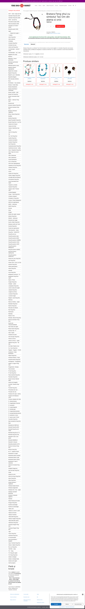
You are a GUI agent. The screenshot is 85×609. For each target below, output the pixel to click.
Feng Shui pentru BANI (13, 238)
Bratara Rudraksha (12, 86)
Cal (9, 134)
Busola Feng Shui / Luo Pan (14, 122)
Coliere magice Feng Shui (14, 175)
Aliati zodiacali (11, 39)
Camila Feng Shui (12, 138)
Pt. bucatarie (11, 405)
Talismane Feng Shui (13, 522)
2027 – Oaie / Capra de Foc (14, 13)
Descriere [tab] (26, 44)
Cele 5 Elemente (12, 155)
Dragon (10, 212)
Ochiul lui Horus (12, 338)
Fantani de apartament (13, 228)
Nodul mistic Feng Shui (13, 328)
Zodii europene (11, 562)
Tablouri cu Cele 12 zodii (14, 510)
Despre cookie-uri (13, 599)
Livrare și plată (26, 594)
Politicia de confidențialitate (14, 594)
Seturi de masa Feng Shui (14, 476)
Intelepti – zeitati (12, 283)
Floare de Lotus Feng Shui (14, 258)
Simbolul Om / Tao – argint (14, 489)
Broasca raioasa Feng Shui (14, 105)
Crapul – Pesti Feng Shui (14, 194)
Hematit (10, 270)
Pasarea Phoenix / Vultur (14, 357)
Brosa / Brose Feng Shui (13, 114)
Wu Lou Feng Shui (12, 547)
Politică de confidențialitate (69, 606)
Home (36, 5)
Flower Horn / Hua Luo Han (14, 262)
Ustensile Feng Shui (13, 535)
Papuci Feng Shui (12, 355)
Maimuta (10, 299)
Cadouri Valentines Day (13, 128)
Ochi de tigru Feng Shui (13, 336)
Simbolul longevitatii (13, 487)
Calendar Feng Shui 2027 (14, 15)
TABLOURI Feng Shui (13, 516)
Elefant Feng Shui (12, 216)
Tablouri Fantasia (12, 514)
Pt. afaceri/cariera (12, 401)
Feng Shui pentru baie (13, 236)
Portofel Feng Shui (12, 387)
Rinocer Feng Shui (12, 449)
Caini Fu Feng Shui (12, 132)
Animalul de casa (12, 45)
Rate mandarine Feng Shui (14, 421)
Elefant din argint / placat (14, 214)
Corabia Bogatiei (12, 192)
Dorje (9, 210)
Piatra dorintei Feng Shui (14, 375)
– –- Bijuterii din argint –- (14, 33)
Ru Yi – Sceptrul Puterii (13, 451)
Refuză (67, 604)
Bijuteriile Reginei (12, 77)
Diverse (10, 208)
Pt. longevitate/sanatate (14, 411)
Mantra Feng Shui (12, 305)
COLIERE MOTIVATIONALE (14, 177)
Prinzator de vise (12, 391)
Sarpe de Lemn (11, 474)
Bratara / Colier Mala (13, 84)
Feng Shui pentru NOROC (14, 249)
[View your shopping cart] (73, 5)
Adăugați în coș (60, 26)
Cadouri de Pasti (12, 126)
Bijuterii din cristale (12, 70)
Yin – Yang (10, 551)
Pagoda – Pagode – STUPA (14, 350)
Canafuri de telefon (12, 140)
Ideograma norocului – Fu (14, 274)
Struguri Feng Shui (12, 502)
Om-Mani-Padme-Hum (13, 346)
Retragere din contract (40, 602)
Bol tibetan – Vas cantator (14, 82)
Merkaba (10, 313)
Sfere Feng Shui (12, 480)
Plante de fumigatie (12, 382)
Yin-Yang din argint (12, 552)
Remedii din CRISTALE (13, 425)
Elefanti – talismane (12, 218)
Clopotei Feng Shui (12, 167)
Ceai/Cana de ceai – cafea (14, 148)
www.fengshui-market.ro (36, 607)
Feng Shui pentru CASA (13, 242)
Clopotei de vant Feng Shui (14, 165)
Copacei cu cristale (12, 184)
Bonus (40, 5)
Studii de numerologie (13, 506)
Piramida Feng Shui (12, 376)
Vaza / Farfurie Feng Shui (14, 543)
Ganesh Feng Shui (12, 264)
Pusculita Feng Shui (12, 419)
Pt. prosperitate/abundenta (14, 413)
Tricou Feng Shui (12, 533)
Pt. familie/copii (11, 409)
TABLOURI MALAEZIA (13, 520)
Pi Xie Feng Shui (12, 371)
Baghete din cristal (12, 54)
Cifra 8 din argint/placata (14, 163)
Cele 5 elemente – (12, 157)
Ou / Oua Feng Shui (12, 348)
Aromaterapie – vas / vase (14, 52)
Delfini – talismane (12, 204)
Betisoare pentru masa (13, 65)
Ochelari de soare (12, 334)
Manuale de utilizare (13, 307)
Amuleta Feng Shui (12, 43)
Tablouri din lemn (12, 512)
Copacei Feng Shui (12, 186)
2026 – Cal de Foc (12, 19)
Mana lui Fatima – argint (14, 301)
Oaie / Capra (11, 332)
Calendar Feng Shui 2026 (14, 17)
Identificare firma (39, 599)
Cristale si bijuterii (12, 196)
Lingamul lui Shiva (12, 291)
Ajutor (44, 5)
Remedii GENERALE (13, 440)
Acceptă (56, 604)
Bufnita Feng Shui (12, 118)
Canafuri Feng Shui (12, 142)
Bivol (9, 80)
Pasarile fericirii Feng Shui (14, 359)
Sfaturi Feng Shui (50, 5)
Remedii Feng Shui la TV (14, 432)
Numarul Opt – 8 (12, 330)
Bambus (10, 56)
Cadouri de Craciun (12, 124)
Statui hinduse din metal (14, 500)
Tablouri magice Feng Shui (14, 518)
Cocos (9, 171)
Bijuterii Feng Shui (33, 10)
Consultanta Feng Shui (13, 179)
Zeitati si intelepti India (13, 559)
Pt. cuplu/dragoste (12, 407)
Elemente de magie (12, 220)
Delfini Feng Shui (12, 206)
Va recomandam (12, 537)
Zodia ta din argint (12, 560)
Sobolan (58, 33)
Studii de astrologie (12, 504)
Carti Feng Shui (11, 144)
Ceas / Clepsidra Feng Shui (14, 150)
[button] (82, 594)
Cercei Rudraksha (12, 159)
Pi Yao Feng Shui (12, 372)
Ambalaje (10, 41)
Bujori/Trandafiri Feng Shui (14, 120)
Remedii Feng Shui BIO (13, 427)
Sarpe (9, 472)
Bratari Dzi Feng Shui (13, 94)
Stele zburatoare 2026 (13, 23)
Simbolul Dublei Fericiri (13, 485)
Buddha (10, 116)
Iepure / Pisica (11, 279)
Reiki (9, 423)
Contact (69, 5)
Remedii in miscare (12, 442)
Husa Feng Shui (12, 272)
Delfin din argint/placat (13, 202)
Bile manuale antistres (13, 78)
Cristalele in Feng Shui (13, 198)
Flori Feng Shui (11, 260)
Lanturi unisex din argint (14, 287)
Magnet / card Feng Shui (14, 297)
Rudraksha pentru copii (13, 457)
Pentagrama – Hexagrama (14, 361)
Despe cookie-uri (62, 606)
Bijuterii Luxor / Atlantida (14, 74)
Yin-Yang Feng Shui (12, 555)
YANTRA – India (12, 549)
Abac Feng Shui (12, 37)
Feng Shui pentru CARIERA (14, 240)
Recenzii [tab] (33, 44)
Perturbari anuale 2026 (13, 21)
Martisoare (10, 311)
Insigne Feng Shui (12, 281)
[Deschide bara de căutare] (75, 5)
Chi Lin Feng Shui (12, 161)
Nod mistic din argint (13, 326)
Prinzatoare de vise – (13, 389)
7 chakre (10, 35)
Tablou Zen (11, 508)
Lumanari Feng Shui (13, 293)
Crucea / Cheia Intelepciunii (14, 200)
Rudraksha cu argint (13, 453)
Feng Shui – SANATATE (13, 232)
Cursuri (56, 5)
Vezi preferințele (78, 604)
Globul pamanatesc (12, 266)
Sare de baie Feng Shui (13, 470)
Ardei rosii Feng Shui (13, 47)
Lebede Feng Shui (12, 289)
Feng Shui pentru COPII (13, 244)
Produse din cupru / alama (14, 393)
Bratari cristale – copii (13, 92)
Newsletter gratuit (63, 5)
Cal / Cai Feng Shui (12, 136)
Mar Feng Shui (11, 309)
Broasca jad (11, 103)
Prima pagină (26, 10)
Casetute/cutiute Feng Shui (14, 146)
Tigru (9, 531)
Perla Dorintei (11, 369)
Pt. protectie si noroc (13, 415)
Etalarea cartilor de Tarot (14, 224)
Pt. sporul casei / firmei (13, 417)
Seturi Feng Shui (12, 478)
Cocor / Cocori (11, 169)
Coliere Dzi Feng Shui (13, 173)
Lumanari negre (12, 295)
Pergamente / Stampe (13, 367)
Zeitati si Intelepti (12, 556)
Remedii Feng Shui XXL (13, 434)
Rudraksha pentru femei (14, 459)
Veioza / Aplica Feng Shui (14, 545)
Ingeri (9, 31)
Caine (9, 130)
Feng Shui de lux (12, 234)
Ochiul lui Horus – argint (13, 340)
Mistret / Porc (11, 315)
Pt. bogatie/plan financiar (14, 403)
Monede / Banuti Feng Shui (14, 317)
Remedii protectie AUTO (14, 444)
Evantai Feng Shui (12, 226)
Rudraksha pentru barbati (14, 455)
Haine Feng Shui (12, 268)
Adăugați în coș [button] (29, 84)
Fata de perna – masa (13, 230)
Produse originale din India (14, 399)
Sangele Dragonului (12, 468)
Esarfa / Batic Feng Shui (13, 222)
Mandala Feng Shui (12, 303)
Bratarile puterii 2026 (13, 29)
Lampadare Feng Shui (13, 285)
